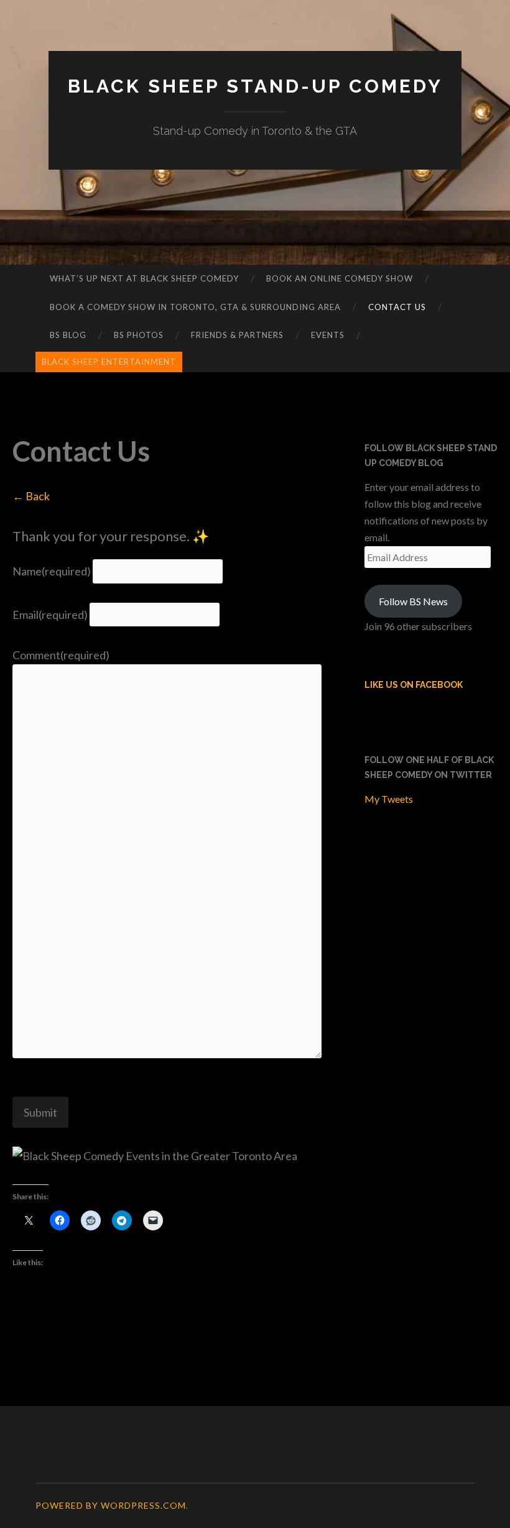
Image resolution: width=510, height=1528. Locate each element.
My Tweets (388, 799)
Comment (60, 655)
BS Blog (68, 335)
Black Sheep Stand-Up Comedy (255, 86)
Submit (40, 1112)
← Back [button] (31, 496)
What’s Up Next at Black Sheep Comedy (144, 278)
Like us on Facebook (413, 685)
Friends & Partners (237, 335)
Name (51, 571)
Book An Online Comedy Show (339, 278)
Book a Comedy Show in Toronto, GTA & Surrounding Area (195, 307)
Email (50, 614)
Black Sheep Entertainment (109, 362)
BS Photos (139, 335)
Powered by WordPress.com (110, 1505)
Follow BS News (413, 601)
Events (328, 335)
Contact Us (397, 307)
